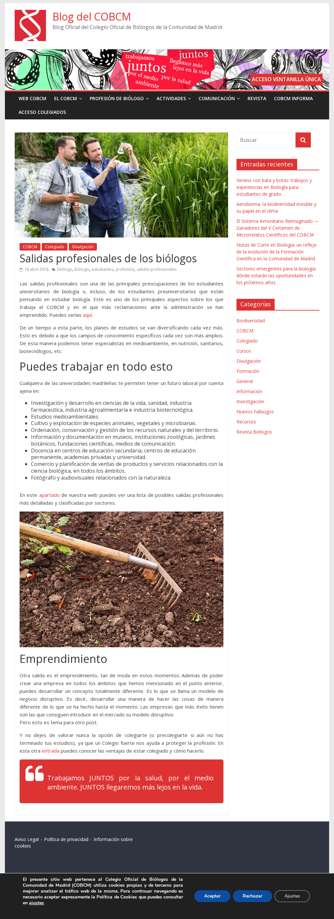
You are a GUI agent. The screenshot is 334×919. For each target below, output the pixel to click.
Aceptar (212, 896)
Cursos (243, 351)
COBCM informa (293, 98)
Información (249, 391)
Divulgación (83, 247)
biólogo (81, 269)
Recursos (246, 422)
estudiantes (102, 269)
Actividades (171, 98)
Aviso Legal (27, 839)
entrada (50, 750)
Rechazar (252, 896)
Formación (247, 371)
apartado (49, 495)
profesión (125, 269)
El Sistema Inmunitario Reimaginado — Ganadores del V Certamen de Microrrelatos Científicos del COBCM (277, 228)
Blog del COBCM (92, 16)
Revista (257, 98)
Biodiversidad (250, 320)
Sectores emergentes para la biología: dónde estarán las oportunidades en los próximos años (276, 275)
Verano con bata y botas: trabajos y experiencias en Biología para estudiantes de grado (274, 187)
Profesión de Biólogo (117, 98)
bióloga (64, 269)
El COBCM (65, 98)
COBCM (30, 247)
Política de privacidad (66, 839)
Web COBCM (32, 98)
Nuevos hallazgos (255, 411)
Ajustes (292, 896)
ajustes (36, 903)
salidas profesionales (156, 269)
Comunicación (217, 98)
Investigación (250, 401)
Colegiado (54, 247)
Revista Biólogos (254, 432)
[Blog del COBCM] (30, 13)
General (244, 381)
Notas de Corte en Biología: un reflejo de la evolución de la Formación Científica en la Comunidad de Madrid (276, 252)
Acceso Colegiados (42, 112)
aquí (87, 315)
